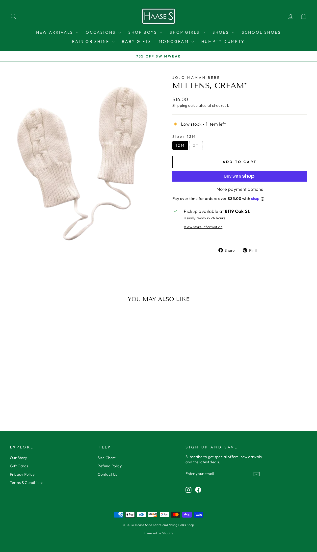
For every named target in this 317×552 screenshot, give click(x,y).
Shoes (221, 32)
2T (196, 145)
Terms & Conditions (26, 482)
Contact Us (107, 474)
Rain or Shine (91, 41)
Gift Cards (19, 466)
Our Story (18, 457)
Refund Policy (110, 466)
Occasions (101, 32)
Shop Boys (143, 32)
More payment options (239, 189)
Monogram (174, 41)
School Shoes (261, 32)
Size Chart (107, 457)
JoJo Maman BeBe (196, 77)
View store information (203, 227)
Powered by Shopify (158, 533)
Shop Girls (185, 32)
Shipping (179, 105)
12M (180, 145)
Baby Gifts (136, 41)
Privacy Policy (22, 474)
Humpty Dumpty (223, 41)
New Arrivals (55, 32)
